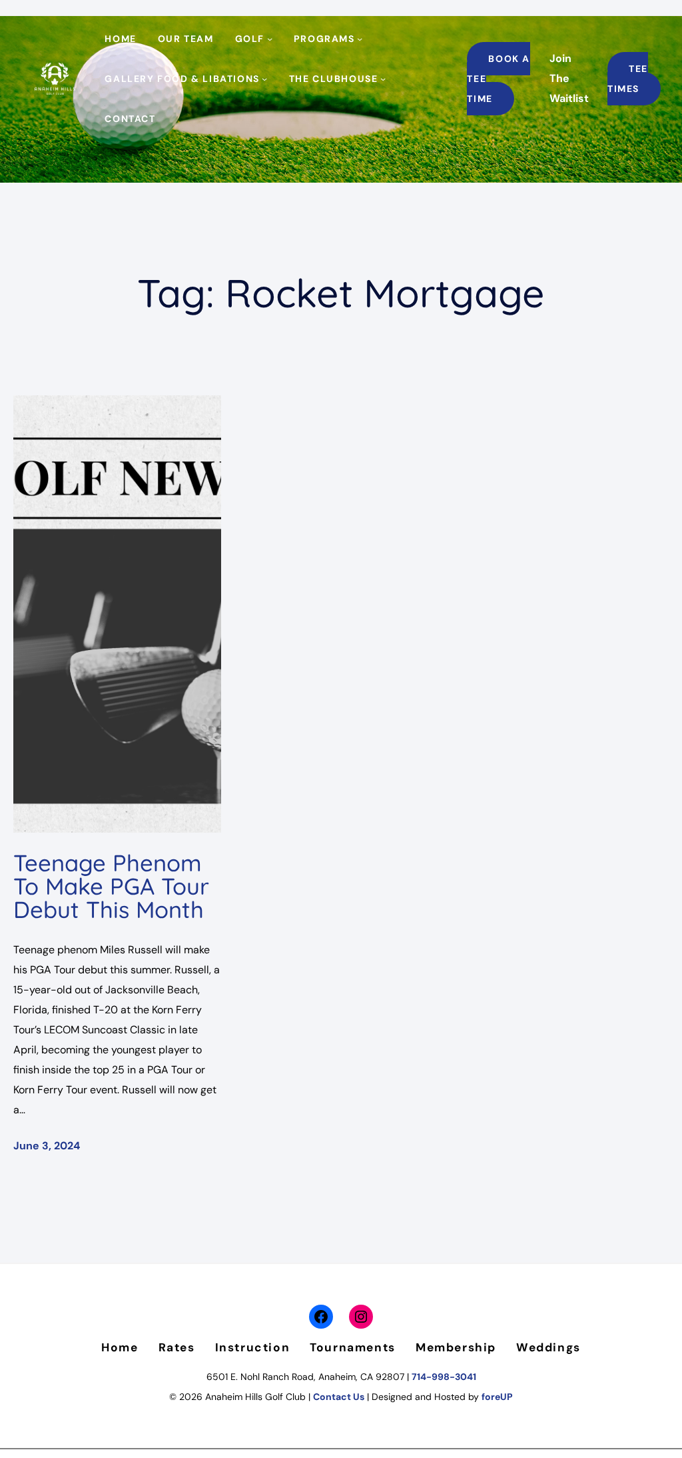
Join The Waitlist (569, 78)
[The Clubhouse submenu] (383, 78)
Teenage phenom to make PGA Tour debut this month (111, 886)
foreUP (497, 1397)
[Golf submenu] (269, 38)
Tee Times (627, 79)
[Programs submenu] (359, 38)
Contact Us (338, 1397)
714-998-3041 (444, 1377)
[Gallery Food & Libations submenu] (264, 78)
